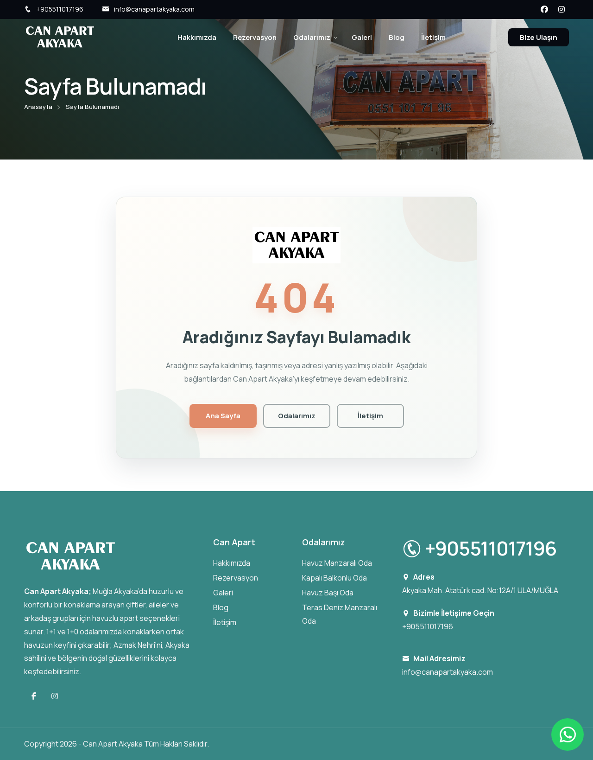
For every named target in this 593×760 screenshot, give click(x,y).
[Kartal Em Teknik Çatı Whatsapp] (567, 734)
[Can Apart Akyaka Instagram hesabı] (54, 696)
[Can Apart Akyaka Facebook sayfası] (34, 696)
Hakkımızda (196, 37)
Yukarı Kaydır (21, 382)
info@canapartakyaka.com (154, 9)
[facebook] (544, 9)
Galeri (362, 37)
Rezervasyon (255, 37)
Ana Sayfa (223, 416)
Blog (396, 37)
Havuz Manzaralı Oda (337, 563)
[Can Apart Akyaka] (59, 37)
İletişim (433, 37)
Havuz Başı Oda (327, 593)
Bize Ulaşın (538, 37)
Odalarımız (311, 37)
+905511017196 (59, 9)
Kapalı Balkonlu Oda (334, 578)
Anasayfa (38, 106)
